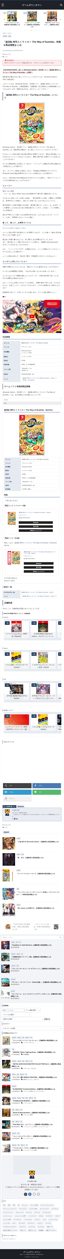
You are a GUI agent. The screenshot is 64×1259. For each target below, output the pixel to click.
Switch (6, 54)
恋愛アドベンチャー (51, 1230)
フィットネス (6, 1223)
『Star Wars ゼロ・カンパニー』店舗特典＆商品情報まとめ (32, 1124)
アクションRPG (28, 1091)
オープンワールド (39, 1091)
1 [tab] (25, 30)
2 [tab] (26, 30)
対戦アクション (28, 1079)
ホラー (14, 1223)
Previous (4, 19)
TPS (14, 1205)
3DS (9, 54)
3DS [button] (5, 403)
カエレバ (25, 515)
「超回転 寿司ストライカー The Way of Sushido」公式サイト (39, 378)
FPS (4, 1205)
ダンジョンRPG (7, 1219)
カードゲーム (55, 1208)
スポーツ (36, 1079)
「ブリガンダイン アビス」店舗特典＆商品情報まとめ (30, 1148)
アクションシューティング (9, 1208)
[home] (17, 819)
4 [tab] (30, 30)
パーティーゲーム (28, 1042)
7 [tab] (35, 30)
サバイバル (37, 1212)
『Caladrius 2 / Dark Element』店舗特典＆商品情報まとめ (31, 945)
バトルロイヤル (28, 1219)
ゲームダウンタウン (32, 5)
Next (59, 19)
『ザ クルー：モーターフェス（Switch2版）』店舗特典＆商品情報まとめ (36, 982)
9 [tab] (38, 30)
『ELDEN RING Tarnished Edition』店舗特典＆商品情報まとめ (33, 1089)
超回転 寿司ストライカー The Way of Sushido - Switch (35, 512)
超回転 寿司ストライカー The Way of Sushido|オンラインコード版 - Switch (40, 552)
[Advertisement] (32, 762)
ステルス (33, 1068)
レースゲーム (31, 1226)
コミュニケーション (8, 1212)
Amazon (35, 522)
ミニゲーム (48, 1223)
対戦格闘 (26, 1054)
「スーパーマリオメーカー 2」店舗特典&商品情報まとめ (35, 873)
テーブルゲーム (17, 1219)
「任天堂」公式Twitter (27, 380)
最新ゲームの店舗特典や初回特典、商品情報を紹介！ (32, 1254)
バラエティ (37, 1219)
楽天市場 (35, 526)
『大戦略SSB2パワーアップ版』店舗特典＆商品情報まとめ (31, 957)
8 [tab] (36, 30)
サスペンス (29, 1212)
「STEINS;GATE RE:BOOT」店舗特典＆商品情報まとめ (31, 1101)
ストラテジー (49, 1216)
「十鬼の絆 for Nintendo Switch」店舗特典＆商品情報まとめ (37, 842)
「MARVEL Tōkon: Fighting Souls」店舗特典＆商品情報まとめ (34, 1052)
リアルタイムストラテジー (9, 1226)
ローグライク (41, 1226)
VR (18, 1205)
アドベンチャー (28, 1103)
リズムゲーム (22, 1226)
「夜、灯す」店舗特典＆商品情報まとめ (30, 858)
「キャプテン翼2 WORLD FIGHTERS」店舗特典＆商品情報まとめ (34, 1077)
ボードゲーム (31, 1223)
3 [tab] (28, 30)
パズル (6, 56)
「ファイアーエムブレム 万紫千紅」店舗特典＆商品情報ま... (53, 24)
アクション (26, 1068)
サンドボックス (46, 1212)
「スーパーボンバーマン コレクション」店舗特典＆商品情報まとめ (35, 1040)
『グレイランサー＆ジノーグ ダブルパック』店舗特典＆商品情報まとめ (35, 968)
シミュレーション (43, 1126)
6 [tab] (33, 30)
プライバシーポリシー (9, 1239)
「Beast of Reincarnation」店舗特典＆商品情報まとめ (31, 1112)
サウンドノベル (20, 1212)
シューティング (28, 1138)
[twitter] (13, 819)
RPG (9, 1205)
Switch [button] (6, 399)
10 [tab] (40, 30)
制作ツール (50, 1226)
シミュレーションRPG (30, 1126)
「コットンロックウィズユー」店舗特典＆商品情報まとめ (31, 1136)
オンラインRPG (33, 1208)
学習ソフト (23, 1230)
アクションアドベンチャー (47, 1205)
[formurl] (34, 1194)
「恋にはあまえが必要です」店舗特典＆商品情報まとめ (35, 908)
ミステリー (40, 1223)
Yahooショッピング (36, 530)
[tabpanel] (13, 19)
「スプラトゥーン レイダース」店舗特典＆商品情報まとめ (13, 24)
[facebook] (15, 819)
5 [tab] (31, 30)
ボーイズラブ (22, 1223)
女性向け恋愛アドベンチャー (10, 1230)
